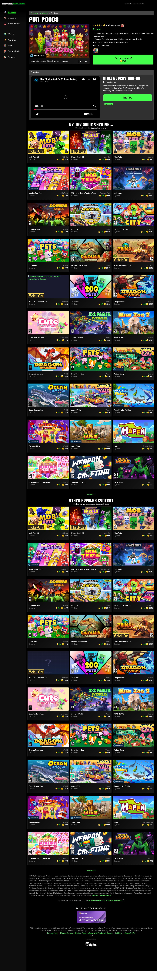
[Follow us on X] (90, 935)
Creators (34, 13)
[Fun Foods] (59, 41)
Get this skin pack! (123, 59)
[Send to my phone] (80, 61)
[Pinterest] (92, 935)
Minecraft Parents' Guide (101, 895)
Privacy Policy (52, 933)
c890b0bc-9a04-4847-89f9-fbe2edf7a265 (105, 900)
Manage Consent (66, 933)
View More (91, 494)
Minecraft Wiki (129, 933)
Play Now (127, 97)
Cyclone (43, 13)
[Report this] (85, 61)
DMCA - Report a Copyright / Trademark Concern (94, 933)
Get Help (118, 933)
